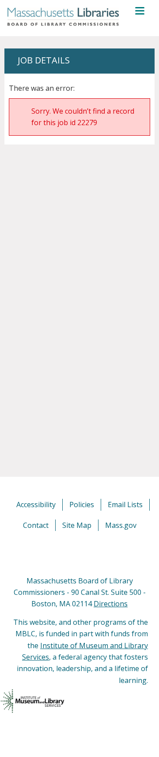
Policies (81, 504)
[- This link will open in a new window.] (89, 552)
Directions (111, 604)
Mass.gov (120, 525)
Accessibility (36, 504)
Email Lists (125, 504)
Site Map (76, 525)
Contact (36, 525)
